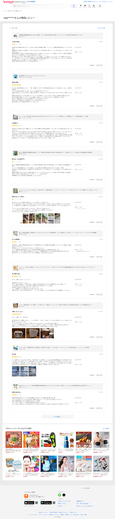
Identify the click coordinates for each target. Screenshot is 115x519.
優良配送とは (80, 501)
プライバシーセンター (43, 514)
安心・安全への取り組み (83, 503)
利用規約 (51, 514)
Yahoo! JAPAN (87, 1)
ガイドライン (56, 514)
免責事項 (62, 514)
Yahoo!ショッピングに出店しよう (100, 1)
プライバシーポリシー (33, 514)
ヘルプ (110, 1)
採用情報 (67, 514)
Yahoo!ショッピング (44, 512)
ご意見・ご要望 (83, 514)
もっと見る (106, 428)
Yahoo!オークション (63, 512)
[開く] (25, 218)
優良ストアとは (62, 503)
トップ (4, 10)
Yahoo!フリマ (73, 512)
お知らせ (60, 506)
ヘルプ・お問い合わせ (74, 514)
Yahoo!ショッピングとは (64, 501)
